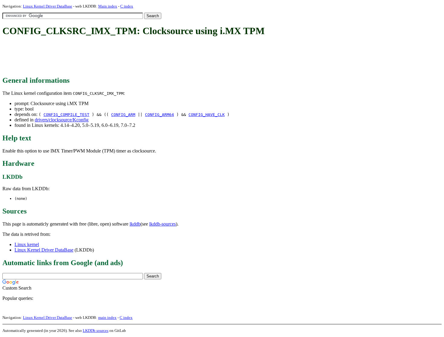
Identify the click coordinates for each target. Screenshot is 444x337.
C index (126, 6)
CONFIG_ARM (123, 114)
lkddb (135, 223)
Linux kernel (26, 244)
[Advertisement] (112, 56)
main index (107, 317)
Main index (107, 6)
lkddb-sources (162, 223)
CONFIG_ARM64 (159, 114)
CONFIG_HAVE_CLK (206, 114)
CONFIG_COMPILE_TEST (66, 114)
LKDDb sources (95, 330)
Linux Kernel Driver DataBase (47, 6)
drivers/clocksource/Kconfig (61, 119)
